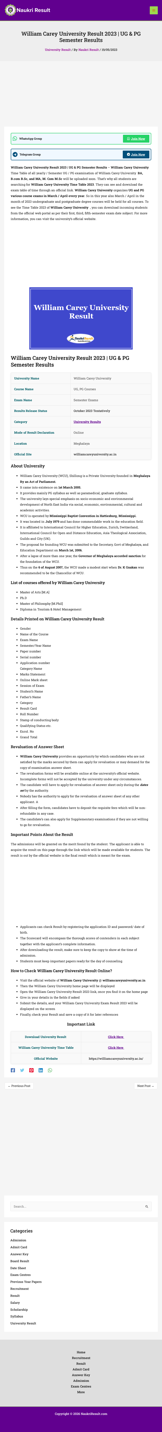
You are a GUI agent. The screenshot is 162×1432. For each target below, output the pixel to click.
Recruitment (19, 1289)
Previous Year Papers (26, 1282)
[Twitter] (22, 1070)
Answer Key (19, 1254)
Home (81, 1352)
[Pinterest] (31, 1070)
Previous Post (19, 1086)
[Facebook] (13, 1070)
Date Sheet (18, 1268)
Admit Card (18, 1247)
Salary (15, 1303)
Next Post (145, 1086)
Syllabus (16, 1316)
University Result (58, 50)
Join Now (138, 139)
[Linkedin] (41, 1070)
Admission (18, 1240)
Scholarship (19, 1310)
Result (15, 1296)
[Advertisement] (81, 95)
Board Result (19, 1261)
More (81, 1392)
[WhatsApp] (50, 1070)
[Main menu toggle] (154, 10)
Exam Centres (20, 1275)
